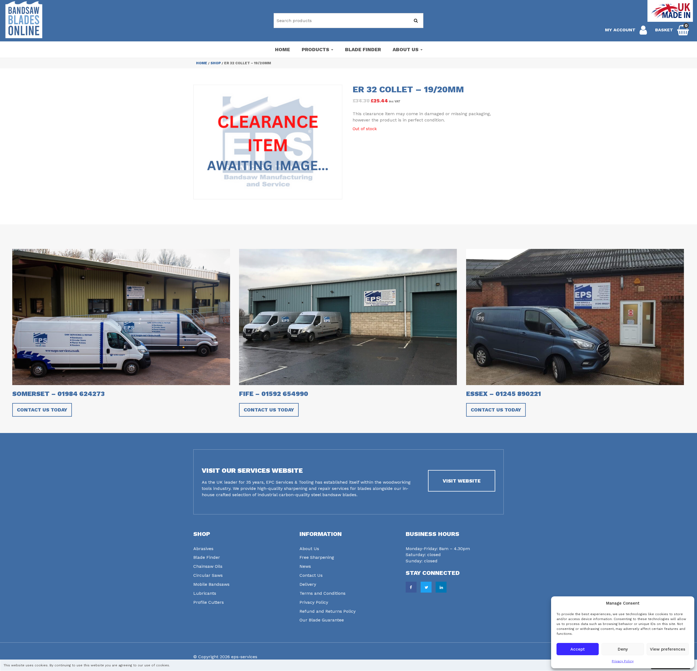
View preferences (667, 649)
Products (316, 49)
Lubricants (204, 593)
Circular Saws (208, 575)
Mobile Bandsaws (211, 584)
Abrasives (203, 548)
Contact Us (311, 575)
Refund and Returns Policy (327, 611)
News (305, 566)
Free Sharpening (316, 557)
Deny (623, 649)
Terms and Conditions (322, 593)
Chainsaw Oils (207, 566)
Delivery (307, 584)
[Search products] (415, 20)
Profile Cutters (208, 602)
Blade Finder (363, 49)
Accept (577, 649)
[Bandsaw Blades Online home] (24, 19)
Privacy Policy (623, 661)
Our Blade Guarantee (321, 620)
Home (282, 49)
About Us (406, 49)
